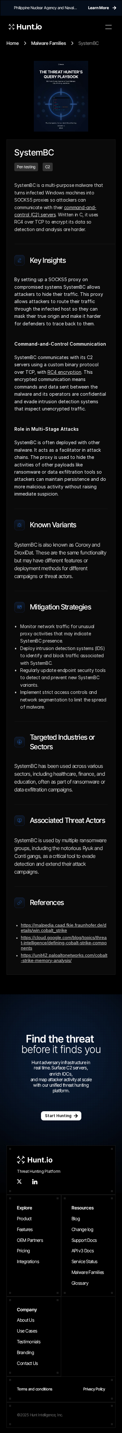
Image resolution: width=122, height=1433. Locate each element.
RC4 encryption (64, 372)
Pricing (23, 1250)
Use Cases (27, 1330)
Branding (25, 1352)
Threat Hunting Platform (38, 1171)
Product (24, 1218)
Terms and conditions (34, 1389)
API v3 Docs (83, 1250)
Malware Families (48, 43)
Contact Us (27, 1363)
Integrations (28, 1261)
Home (13, 43)
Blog (76, 1218)
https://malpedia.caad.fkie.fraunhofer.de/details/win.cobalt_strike (63, 927)
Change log (82, 1229)
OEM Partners (30, 1240)
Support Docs (84, 1240)
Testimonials (29, 1341)
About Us (25, 1320)
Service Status (85, 1261)
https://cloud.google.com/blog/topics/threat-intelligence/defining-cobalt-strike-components (64, 943)
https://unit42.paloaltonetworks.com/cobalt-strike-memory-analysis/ (64, 957)
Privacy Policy (94, 1389)
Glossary (80, 1283)
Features (25, 1229)
